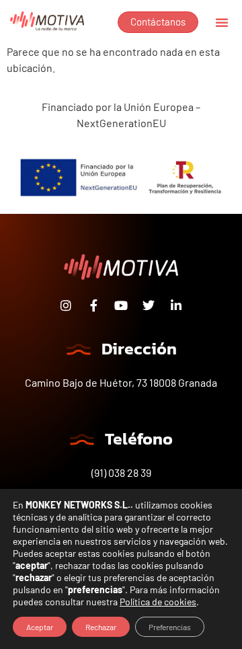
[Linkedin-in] (176, 305)
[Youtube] (121, 305)
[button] (222, 22)
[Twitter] (148, 305)
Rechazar (100, 627)
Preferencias (170, 627)
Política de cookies (158, 601)
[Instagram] (66, 305)
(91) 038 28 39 (121, 472)
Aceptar (39, 627)
